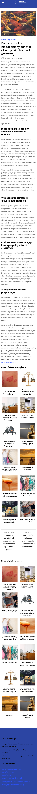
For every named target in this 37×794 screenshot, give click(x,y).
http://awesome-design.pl (11, 769)
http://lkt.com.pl (8, 772)
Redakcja (8, 58)
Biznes (3, 40)
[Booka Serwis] (21, 3)
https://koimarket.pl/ (9, 362)
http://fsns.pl (6, 775)
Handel (13, 40)
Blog (8, 40)
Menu (4, 2)
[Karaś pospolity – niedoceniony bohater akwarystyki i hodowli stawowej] (18, 35)
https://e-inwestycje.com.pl (12, 778)
